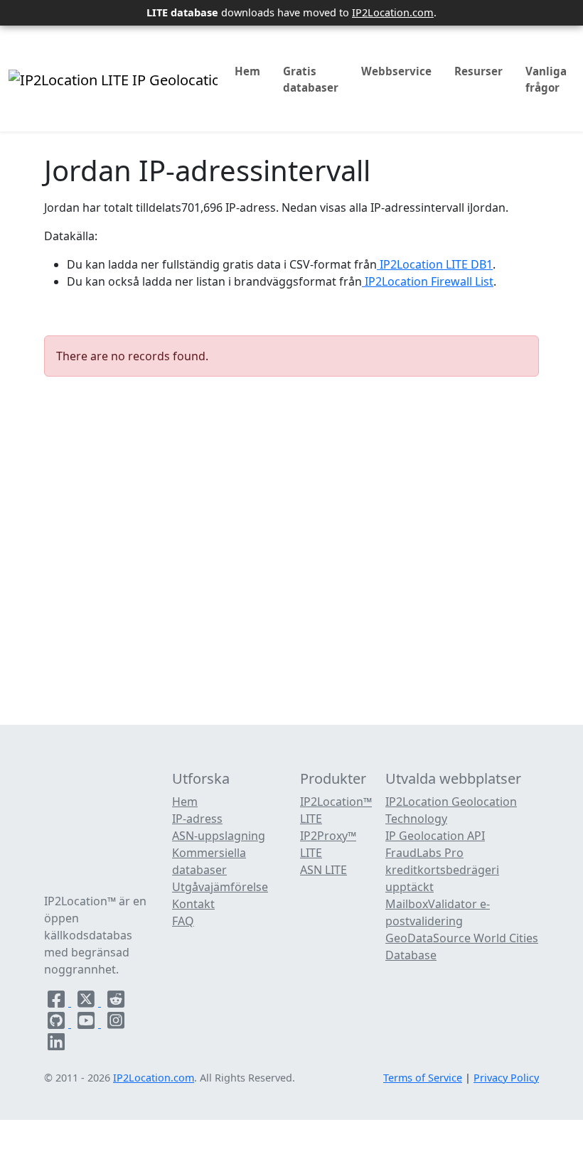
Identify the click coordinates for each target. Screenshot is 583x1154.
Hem (247, 71)
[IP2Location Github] (57, 1023)
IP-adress (197, 818)
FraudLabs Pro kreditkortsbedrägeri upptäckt (442, 870)
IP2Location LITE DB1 (435, 264)
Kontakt (193, 904)
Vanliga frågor (546, 79)
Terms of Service (422, 1077)
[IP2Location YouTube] (87, 1023)
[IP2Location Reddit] (116, 1002)
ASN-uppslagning (218, 835)
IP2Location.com (393, 12)
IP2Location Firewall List (427, 281)
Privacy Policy (506, 1077)
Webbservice (396, 71)
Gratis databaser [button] (310, 79)
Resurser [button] (478, 71)
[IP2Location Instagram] (116, 1023)
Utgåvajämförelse (220, 887)
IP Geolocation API (435, 835)
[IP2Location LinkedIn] (56, 1044)
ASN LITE (323, 870)
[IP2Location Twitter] (87, 1002)
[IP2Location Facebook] (57, 1002)
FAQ (183, 921)
